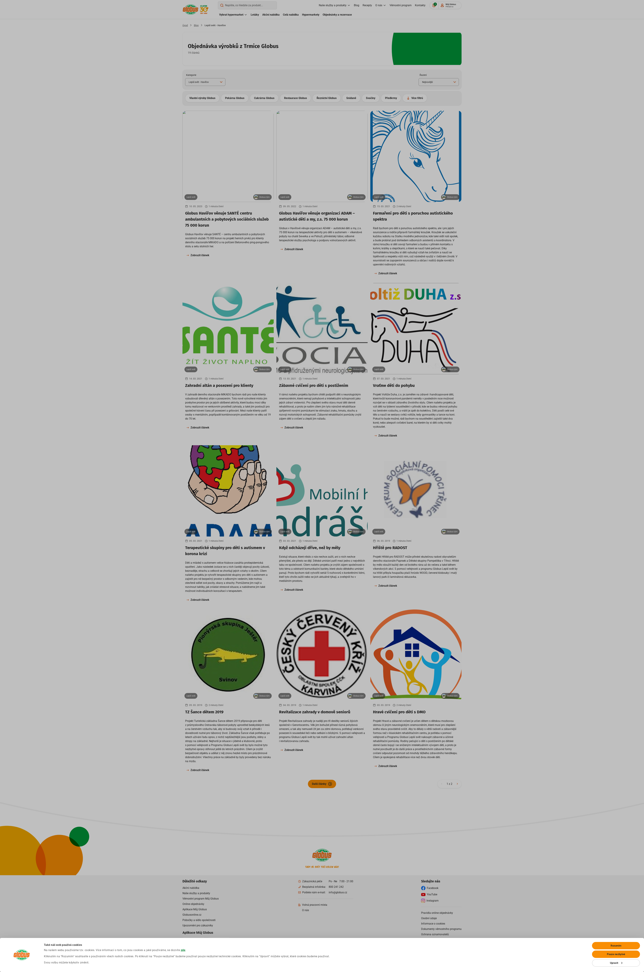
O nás (378, 5)
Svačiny (370, 98)
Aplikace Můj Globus (194, 909)
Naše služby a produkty (332, 5)
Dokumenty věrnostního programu (441, 929)
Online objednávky (193, 904)
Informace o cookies (433, 923)
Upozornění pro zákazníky (197, 925)
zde (183, 950)
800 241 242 (336, 886)
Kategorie (191, 75)
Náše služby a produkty (196, 893)
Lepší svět (190, 197)
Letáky (255, 14)
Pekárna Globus (234, 98)
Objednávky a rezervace (337, 14)
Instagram (432, 900)
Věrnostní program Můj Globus (200, 898)
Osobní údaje (429, 918)
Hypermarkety (310, 14)
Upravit (614, 962)
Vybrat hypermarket (231, 14)
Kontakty (420, 5)
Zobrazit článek (200, 255)
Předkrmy (391, 98)
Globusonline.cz (191, 914)
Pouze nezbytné (616, 954)
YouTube (432, 894)
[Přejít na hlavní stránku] (190, 9)
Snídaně (351, 98)
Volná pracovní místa (314, 904)
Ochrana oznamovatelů (435, 934)
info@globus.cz (338, 892)
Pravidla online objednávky (437, 912)
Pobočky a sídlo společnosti (199, 920)
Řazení (423, 75)
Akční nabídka (271, 14)
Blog (356, 5)
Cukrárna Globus (264, 98)
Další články (319, 783)
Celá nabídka (291, 14)
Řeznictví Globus (327, 98)
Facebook (432, 888)
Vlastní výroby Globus (202, 98)
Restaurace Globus (295, 98)
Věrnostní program (401, 5)
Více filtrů (417, 98)
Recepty (367, 5)
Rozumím (616, 945)
